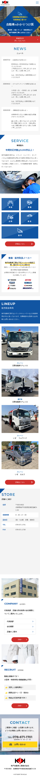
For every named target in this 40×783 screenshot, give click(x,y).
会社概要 (10, 626)
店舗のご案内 (12, 632)
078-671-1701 (22, 737)
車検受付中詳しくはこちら (20, 39)
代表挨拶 (10, 621)
